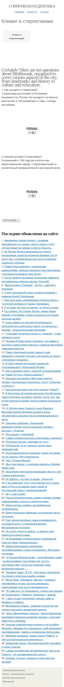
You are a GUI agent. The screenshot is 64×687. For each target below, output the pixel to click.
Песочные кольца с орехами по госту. (27, 441)
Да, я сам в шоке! (15, 494)
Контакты (5, 674)
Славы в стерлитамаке (16, 36)
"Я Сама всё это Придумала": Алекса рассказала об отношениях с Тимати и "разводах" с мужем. (32, 592)
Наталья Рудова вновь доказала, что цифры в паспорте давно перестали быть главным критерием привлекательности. (32, 344)
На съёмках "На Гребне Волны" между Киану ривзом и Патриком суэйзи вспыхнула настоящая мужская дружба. (30, 314)
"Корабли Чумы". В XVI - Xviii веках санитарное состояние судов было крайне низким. (31, 574)
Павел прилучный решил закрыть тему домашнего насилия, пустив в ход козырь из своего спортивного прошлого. (31, 355)
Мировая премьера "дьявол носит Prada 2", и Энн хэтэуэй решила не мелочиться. (30, 637)
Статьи (44, 12)
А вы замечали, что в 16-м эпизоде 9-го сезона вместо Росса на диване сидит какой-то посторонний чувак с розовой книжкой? (30, 486)
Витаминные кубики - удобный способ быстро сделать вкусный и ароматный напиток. (30, 607)
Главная (19, 12)
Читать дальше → (11, 220)
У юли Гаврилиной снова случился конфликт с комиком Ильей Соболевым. (29, 294)
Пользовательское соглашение (22, 674)
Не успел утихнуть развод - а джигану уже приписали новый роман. (28, 533)
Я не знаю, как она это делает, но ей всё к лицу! (31, 307)
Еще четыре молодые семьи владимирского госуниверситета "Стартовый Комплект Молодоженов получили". (29, 523)
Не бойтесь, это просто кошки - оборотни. (29, 479)
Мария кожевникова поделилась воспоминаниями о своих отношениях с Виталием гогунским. (31, 549)
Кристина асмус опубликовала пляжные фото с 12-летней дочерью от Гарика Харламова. (30, 302)
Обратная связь (8, 681)
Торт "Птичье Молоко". (19, 460)
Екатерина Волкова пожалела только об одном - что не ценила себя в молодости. (31, 454)
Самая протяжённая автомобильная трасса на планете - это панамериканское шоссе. (31, 652)
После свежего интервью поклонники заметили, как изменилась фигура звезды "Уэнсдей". (30, 279)
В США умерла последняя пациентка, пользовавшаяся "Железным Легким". (25, 365)
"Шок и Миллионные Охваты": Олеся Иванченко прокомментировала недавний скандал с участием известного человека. (31, 617)
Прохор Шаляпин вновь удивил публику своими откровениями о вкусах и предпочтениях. (31, 499)
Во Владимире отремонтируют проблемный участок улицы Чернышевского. (29, 540)
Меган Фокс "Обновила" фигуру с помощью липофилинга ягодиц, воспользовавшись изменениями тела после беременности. (28, 583)
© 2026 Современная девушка (13, 670)
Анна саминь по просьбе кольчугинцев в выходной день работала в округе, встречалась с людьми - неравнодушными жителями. (30, 326)
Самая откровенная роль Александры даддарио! (34, 438)
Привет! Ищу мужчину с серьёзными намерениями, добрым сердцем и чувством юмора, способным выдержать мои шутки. (31, 270)
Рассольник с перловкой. (20, 434)
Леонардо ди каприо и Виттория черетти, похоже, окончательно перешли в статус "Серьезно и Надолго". (31, 382)
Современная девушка (32, 6)
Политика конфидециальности (13, 677)
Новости (32, 12)
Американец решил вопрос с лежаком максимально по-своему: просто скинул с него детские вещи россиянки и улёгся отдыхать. (28, 244)
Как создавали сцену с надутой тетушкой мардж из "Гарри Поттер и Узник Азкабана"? (31, 372)
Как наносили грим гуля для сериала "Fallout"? (32, 389)
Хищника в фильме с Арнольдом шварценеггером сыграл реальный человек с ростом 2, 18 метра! (28, 426)
